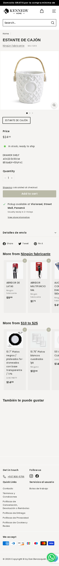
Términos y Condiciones (10, 495)
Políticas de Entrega (14, 513)
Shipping (7, 187)
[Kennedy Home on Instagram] (31, 476)
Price (6, 131)
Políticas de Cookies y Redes (15, 524)
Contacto (8, 488)
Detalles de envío (15, 232)
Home (6, 33)
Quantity (9, 171)
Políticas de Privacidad (16, 517)
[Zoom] (54, 105)
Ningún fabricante (13, 45)
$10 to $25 (29, 323)
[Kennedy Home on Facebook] (37, 476)
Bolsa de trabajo (39, 488)
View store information (19, 217)
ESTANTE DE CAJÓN (16, 120)
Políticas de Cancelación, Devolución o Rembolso (16, 505)
